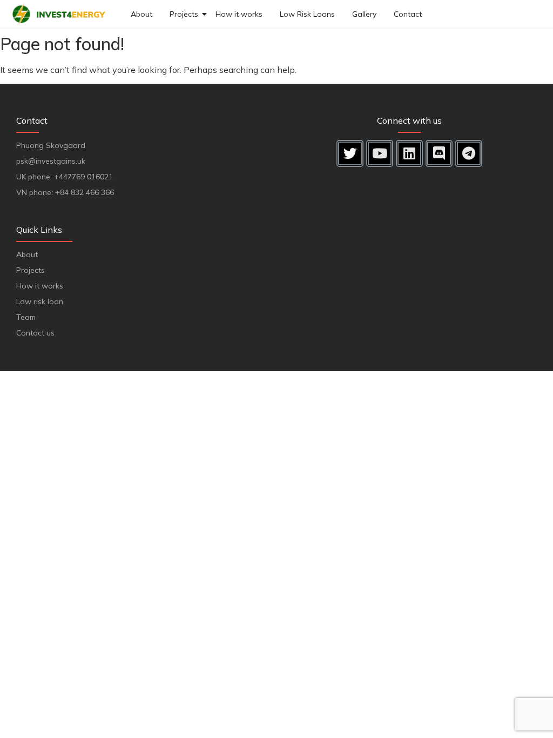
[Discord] (439, 153)
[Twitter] (349, 153)
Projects (184, 14)
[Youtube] (379, 153)
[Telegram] (468, 153)
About (141, 14)
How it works (238, 14)
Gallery (364, 14)
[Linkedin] (409, 153)
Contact (408, 14)
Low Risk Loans (307, 14)
